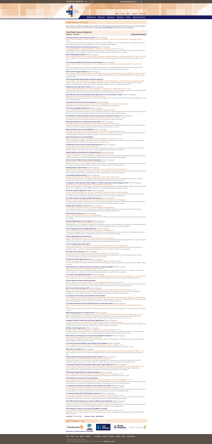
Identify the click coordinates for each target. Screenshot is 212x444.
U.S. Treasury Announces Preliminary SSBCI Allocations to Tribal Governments (89, 303)
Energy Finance (107, 88)
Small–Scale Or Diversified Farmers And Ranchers (81, 102)
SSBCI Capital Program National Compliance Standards (82, 372)
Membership (91, 17)
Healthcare (99, 49)
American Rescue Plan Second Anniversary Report (81, 280)
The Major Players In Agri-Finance (76, 167)
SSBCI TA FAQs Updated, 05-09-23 (75, 54)
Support (134, 13)
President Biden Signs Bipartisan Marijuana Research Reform (84, 357)
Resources (111, 17)
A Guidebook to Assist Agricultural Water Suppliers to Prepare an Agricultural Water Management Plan (97, 183)
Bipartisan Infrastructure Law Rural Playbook (79, 129)
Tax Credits (106, 49)
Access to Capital (70, 39)
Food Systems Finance (119, 88)
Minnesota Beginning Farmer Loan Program (79, 221)
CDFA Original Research (104, 380)
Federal (95, 104)
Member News (110, 169)
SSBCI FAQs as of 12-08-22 (73, 349)
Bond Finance (82, 253)
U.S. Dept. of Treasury (139, 56)
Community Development (73, 49)
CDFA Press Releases (82, 81)
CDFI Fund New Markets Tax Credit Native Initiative (81, 47)
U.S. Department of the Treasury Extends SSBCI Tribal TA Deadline (85, 295)
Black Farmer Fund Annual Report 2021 (77, 288)
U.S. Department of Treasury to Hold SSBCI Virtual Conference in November (88, 385)
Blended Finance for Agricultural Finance (78, 87)
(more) (68, 41)
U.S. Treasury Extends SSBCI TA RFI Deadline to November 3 (83, 393)
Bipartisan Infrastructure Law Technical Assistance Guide (83, 121)
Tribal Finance (115, 49)
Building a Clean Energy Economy (76, 328)
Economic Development (101, 39)
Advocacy (120, 17)
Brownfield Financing (72, 123)
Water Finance (115, 123)
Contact (113, 441)
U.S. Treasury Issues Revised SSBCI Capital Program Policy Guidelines (86, 343)
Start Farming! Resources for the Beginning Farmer (81, 228)
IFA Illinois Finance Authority (74, 213)
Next (138, 34)
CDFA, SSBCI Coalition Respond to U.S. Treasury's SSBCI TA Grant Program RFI (89, 401)
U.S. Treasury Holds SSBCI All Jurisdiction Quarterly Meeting (84, 62)
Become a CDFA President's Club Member (80, 431)
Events (123, 13)
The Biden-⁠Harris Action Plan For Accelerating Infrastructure (84, 144)
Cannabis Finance (71, 358)
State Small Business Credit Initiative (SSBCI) (129, 39)
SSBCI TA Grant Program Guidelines (76, 71)
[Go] (138, 1)
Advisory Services (139, 17)
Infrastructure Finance (99, 96)
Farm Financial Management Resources (77, 108)
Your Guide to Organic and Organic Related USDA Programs (84, 198)
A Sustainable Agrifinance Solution (76, 175)
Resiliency (90, 337)
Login (86, 1)
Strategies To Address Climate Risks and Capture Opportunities (85, 320)
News (128, 13)
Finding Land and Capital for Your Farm (77, 205)
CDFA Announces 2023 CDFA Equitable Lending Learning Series (84, 79)
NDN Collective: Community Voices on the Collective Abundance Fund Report (89, 335)
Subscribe (142, 13)
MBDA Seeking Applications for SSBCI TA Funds (80, 312)
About (117, 13)
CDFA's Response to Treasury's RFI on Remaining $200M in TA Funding (86, 408)
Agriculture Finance (82, 88)
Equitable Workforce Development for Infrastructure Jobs (83, 152)
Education (101, 17)
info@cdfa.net (106, 441)
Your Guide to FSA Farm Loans (75, 251)
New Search (143, 34)
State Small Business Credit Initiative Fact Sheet (80, 37)
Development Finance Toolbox (85, 39)
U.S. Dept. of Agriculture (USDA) (119, 104)
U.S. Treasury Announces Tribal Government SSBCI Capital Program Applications (90, 364)
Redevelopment (104, 138)
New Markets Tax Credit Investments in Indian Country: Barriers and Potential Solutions (92, 116)
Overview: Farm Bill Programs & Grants (78, 259)
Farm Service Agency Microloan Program (78, 244)
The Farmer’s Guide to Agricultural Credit (78, 190)
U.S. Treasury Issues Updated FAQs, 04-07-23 (79, 274)
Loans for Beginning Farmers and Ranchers (79, 236)
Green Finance (106, 177)
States (128, 17)
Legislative (112, 39)
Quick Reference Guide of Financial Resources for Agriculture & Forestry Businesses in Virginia (94, 94)
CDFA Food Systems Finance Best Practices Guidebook (82, 378)
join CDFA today (108, 27)
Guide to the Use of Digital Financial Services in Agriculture (84, 160)
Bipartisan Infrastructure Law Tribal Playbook (79, 137)
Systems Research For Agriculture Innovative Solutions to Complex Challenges (89, 267)
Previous (133, 34)
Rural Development (103, 104)
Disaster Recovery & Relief (84, 56)
